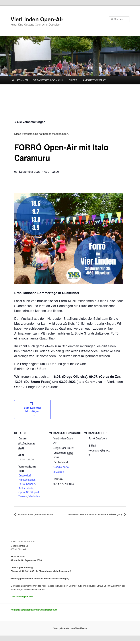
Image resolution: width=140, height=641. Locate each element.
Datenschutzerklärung (32, 609)
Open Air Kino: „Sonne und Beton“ (36, 514)
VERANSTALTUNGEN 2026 (48, 80)
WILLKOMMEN (20, 80)
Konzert (30, 484)
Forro (21, 484)
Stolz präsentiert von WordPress (70, 628)
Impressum (51, 609)
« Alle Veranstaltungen (29, 122)
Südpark (35, 492)
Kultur (21, 488)
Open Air (23, 492)
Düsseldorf (24, 475)
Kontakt (15, 609)
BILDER (73, 80)
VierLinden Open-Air (37, 19)
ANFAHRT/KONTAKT (94, 80)
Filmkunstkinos (27, 479)
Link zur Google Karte (22, 596)
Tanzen (22, 496)
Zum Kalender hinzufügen (32, 409)
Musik (29, 488)
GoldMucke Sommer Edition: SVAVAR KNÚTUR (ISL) (95, 514)
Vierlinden (34, 496)
